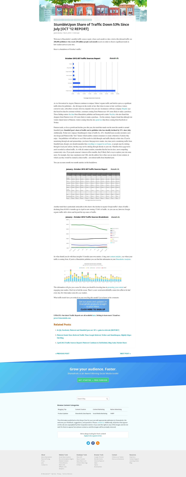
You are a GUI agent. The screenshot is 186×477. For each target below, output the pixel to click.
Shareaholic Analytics (123, 259)
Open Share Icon (81, 461)
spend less (98, 120)
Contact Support (134, 459)
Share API (79, 457)
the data (71, 114)
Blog (131, 463)
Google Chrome (99, 457)
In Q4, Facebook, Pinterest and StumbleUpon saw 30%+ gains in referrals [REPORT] (88, 330)
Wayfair (112, 114)
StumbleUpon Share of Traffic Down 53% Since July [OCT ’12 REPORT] (91, 26)
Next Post (125, 353)
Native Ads (62, 465)
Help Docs (132, 457)
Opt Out (53, 474)
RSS (97, 443)
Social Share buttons (65, 457)
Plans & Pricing (45, 459)
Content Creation (80, 409)
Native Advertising (116, 409)
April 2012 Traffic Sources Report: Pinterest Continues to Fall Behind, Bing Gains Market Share (92, 342)
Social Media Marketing (83, 20)
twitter (88, 443)
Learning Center (134, 461)
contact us (100, 422)
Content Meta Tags (82, 463)
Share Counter (81, 459)
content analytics (115, 256)
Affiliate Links (63, 467)
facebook (93, 443)
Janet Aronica (58, 33)
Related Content (63, 461)
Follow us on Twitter (118, 457)
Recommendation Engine (66, 459)
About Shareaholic (46, 457)
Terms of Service (67, 474)
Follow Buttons (63, 463)
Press (42, 461)
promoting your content (115, 287)
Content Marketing (99, 409)
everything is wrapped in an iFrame (99, 144)
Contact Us (44, 465)
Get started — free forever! (93, 380)
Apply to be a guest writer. (93, 436)
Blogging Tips (62, 409)
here (94, 315)
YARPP (112, 413)
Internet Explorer (99, 461)
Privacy (59, 474)
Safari (96, 463)
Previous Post (62, 353)
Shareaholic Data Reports (63, 20)
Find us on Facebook (118, 459)
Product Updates (63, 413)
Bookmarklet (98, 467)
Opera (96, 465)
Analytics (61, 468)
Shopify (124, 109)
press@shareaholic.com (62, 318)
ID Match (79, 465)
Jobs (42, 463)
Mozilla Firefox (98, 459)
